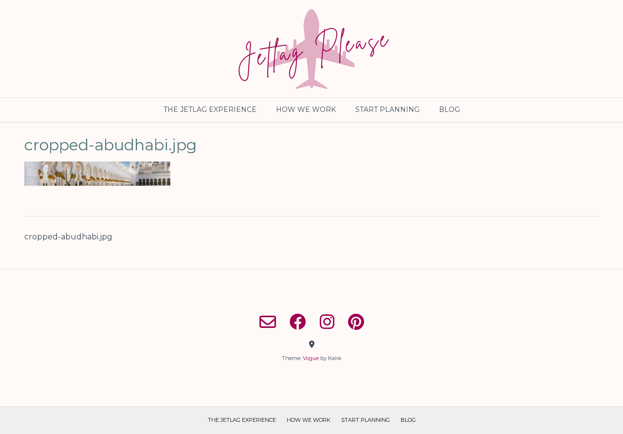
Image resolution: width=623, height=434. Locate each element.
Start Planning (387, 109)
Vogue (311, 358)
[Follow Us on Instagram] (327, 321)
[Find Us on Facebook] (298, 321)
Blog (449, 109)
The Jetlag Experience (210, 109)
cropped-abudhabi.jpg (68, 236)
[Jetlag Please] (311, 48)
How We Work (306, 109)
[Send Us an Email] (267, 321)
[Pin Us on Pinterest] (356, 321)
